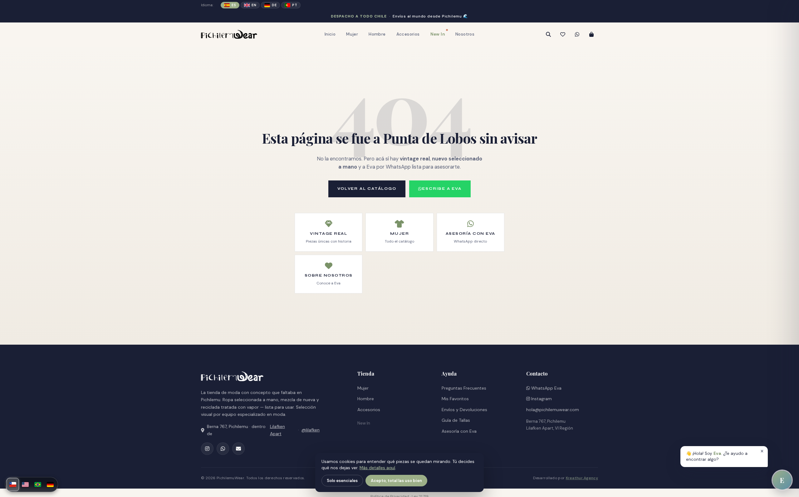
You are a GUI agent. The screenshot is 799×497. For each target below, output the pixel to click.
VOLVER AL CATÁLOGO (366, 188)
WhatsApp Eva (545, 388)
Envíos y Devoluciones (464, 409)
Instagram (541, 398)
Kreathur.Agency (582, 477)
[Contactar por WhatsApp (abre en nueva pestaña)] (577, 34)
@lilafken (310, 430)
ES (234, 5)
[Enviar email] (238, 448)
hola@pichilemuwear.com (552, 409)
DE (274, 5)
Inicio (330, 34)
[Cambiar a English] (25, 484)
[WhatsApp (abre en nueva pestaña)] (223, 448)
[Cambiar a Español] (13, 484)
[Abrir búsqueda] (548, 34)
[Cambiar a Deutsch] (50, 484)
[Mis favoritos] (562, 34)
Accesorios (408, 34)
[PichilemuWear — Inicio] (229, 34)
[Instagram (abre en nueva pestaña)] (207, 448)
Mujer (352, 34)
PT (294, 5)
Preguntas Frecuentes (464, 388)
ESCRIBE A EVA (441, 188)
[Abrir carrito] (591, 34)
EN (254, 5)
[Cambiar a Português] (38, 484)
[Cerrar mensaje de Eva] (761, 451)
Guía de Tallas (456, 420)
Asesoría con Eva (459, 431)
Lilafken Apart (277, 430)
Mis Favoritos (455, 398)
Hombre (377, 34)
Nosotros (464, 34)
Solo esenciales (342, 480)
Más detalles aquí (377, 467)
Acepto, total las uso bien (396, 480)
